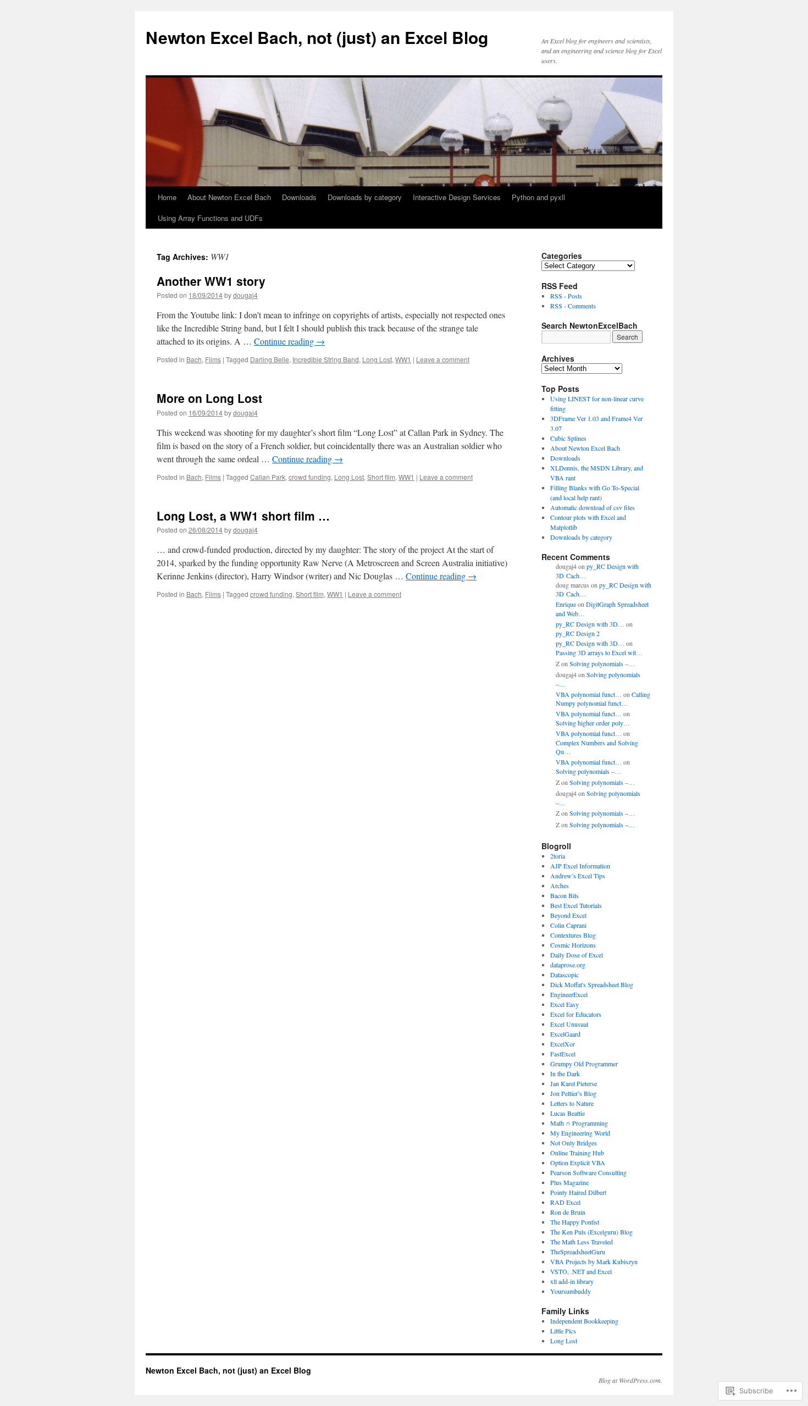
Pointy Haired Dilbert (578, 1192)
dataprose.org (567, 964)
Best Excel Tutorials (576, 905)
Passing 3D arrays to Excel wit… (599, 652)
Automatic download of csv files (592, 507)
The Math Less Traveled (581, 1241)
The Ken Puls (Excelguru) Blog (591, 1231)
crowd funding (310, 476)
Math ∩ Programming (579, 1123)
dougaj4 (245, 295)
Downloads (299, 197)
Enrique (566, 604)
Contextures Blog (573, 935)
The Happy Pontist (574, 1221)
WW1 (403, 359)
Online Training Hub (577, 1152)
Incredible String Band (325, 359)
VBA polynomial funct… (589, 694)
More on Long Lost (209, 398)
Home (167, 197)
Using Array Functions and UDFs (210, 218)
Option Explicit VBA (577, 1162)
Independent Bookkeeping (584, 1320)
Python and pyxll (538, 197)
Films (213, 359)
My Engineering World (580, 1132)
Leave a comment (442, 359)
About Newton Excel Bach (229, 197)
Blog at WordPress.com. (630, 1380)
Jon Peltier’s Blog (573, 1093)
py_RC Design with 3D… (590, 623)
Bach (194, 359)
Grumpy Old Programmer (584, 1063)
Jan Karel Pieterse (573, 1083)
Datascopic (564, 974)
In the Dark (565, 1073)
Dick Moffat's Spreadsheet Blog (591, 984)
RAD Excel (565, 1202)
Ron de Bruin (567, 1212)
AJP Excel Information (580, 865)
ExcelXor (562, 1043)
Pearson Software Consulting (588, 1172)
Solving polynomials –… (602, 663)
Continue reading (289, 341)
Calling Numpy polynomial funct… (603, 699)
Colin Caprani (568, 925)
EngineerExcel (569, 994)
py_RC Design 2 (578, 633)
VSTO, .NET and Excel (581, 1271)
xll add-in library (572, 1281)
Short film (381, 476)
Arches (559, 885)
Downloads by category (365, 197)
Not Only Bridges (573, 1142)
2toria (557, 855)
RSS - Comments (573, 305)
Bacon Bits (564, 895)
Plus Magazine (569, 1182)
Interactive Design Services (457, 197)
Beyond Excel (568, 915)
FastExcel (562, 1053)
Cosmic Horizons (573, 944)
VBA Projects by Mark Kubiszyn (594, 1261)
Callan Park (267, 476)
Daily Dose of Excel (576, 954)
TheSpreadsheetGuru (577, 1251)
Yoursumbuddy (570, 1291)
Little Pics (563, 1330)
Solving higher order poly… (593, 722)
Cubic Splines (568, 438)
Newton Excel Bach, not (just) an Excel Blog (317, 37)
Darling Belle (269, 359)
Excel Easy (564, 1004)
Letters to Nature (572, 1103)
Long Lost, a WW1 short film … (243, 515)
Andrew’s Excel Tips (577, 875)
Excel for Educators (575, 1014)
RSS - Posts (566, 295)
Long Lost (377, 359)
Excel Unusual (569, 1024)
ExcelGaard (565, 1033)
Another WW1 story (211, 281)
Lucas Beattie (567, 1113)
